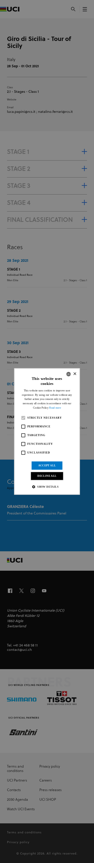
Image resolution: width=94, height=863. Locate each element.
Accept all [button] (47, 465)
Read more (55, 407)
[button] (47, 487)
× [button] (74, 374)
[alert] (47, 431)
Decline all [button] (46, 476)
